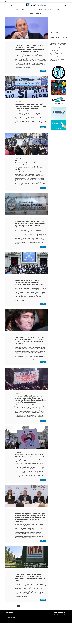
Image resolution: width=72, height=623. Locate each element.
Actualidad (16, 9)
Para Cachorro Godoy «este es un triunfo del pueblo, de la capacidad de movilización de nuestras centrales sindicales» (30, 106)
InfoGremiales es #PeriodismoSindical (49, 1)
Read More (43, 70)
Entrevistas (56, 9)
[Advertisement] (58, 23)
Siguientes (33, 606)
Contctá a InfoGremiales (61, 1)
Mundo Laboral (33, 9)
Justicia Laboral (48, 9)
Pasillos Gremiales (24, 9)
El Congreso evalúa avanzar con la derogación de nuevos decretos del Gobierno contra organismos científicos (29, 282)
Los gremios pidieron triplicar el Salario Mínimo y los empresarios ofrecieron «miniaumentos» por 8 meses (58, 53)
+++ (16, 42)
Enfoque (41, 9)
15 (27, 606)
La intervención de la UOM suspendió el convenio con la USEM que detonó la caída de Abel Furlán (58, 49)
